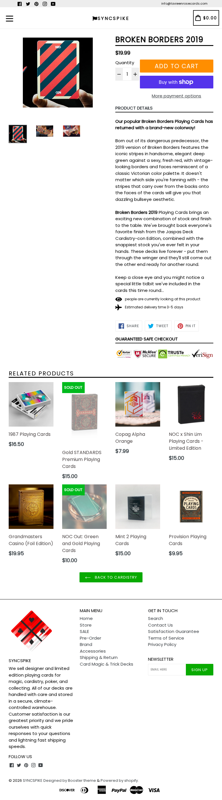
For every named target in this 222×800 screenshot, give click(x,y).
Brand (86, 644)
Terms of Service (166, 638)
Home (86, 618)
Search (155, 618)
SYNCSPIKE (33, 780)
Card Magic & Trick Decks (106, 664)
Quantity (124, 63)
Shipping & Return (99, 657)
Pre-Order (90, 638)
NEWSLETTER (160, 659)
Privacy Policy (162, 644)
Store (86, 625)
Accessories (93, 651)
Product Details (134, 108)
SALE (84, 631)
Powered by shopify (119, 780)
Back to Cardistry (115, 577)
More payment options (176, 96)
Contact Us (160, 625)
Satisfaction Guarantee (173, 631)
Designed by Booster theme (69, 780)
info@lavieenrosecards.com (184, 3)
